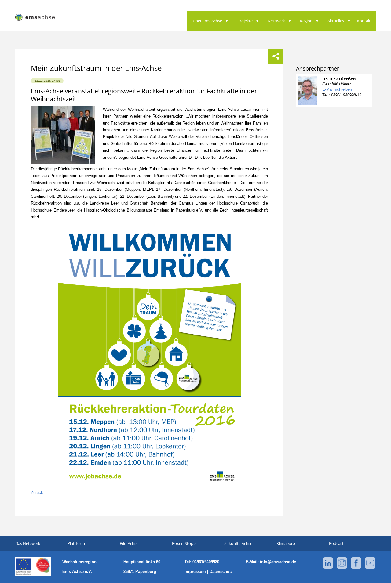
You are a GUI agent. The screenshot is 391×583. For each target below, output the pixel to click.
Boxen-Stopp (184, 543)
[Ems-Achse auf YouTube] (370, 567)
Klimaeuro (285, 543)
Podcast (336, 543)
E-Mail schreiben (337, 89)
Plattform (76, 543)
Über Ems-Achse (207, 21)
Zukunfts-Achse (238, 543)
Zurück (37, 492)
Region (306, 21)
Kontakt (364, 21)
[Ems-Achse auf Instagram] (342, 567)
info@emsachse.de (278, 561)
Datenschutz (221, 571)
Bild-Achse (129, 543)
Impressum (195, 571)
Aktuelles (335, 21)
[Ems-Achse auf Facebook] (356, 567)
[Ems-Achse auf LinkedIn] (328, 567)
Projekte (245, 21)
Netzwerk (276, 21)
